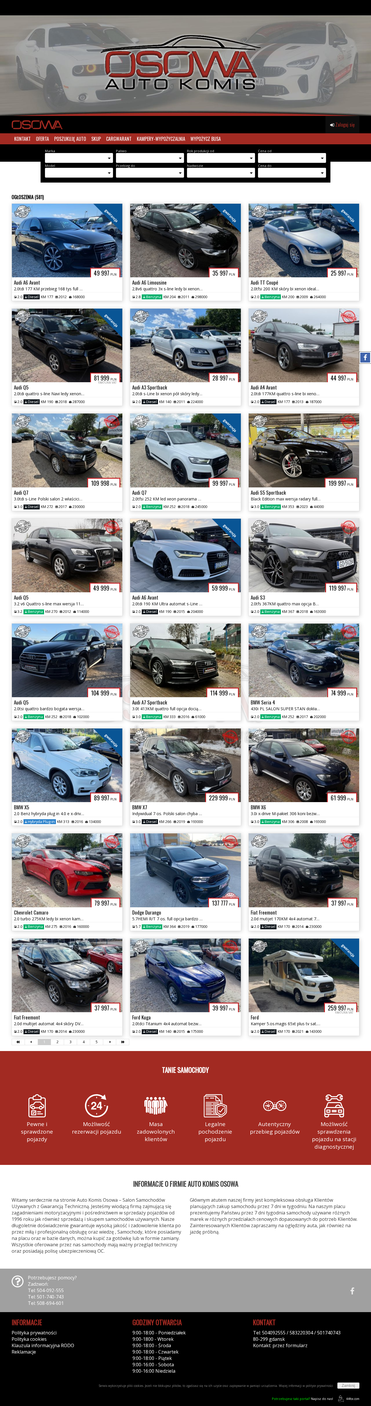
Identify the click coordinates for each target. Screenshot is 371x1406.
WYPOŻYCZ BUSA (205, 138)
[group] (185, 58)
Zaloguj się (344, 124)
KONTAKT (22, 138)
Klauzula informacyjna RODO (43, 1345)
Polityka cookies (29, 1339)
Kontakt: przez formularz (280, 1345)
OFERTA (42, 138)
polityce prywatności (319, 1386)
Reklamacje (24, 1352)
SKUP (96, 138)
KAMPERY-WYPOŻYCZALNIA (161, 138)
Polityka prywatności (34, 1332)
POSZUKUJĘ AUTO (70, 138)
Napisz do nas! (302, 1398)
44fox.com (352, 1399)
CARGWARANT (119, 138)
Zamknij (348, 1385)
